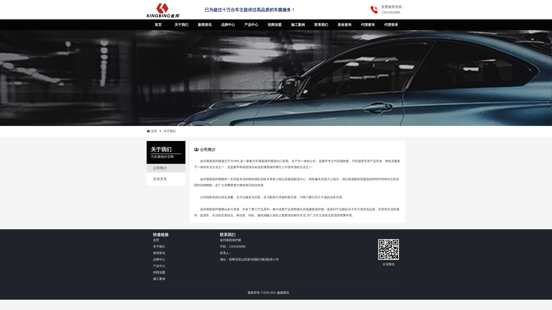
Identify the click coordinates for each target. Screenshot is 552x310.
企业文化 (160, 179)
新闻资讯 (205, 24)
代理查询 (368, 24)
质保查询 (344, 24)
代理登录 (391, 24)
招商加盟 (275, 24)
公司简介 (160, 168)
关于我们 (181, 24)
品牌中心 (228, 24)
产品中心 (251, 24)
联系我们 (321, 24)
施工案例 (298, 24)
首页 (158, 24)
